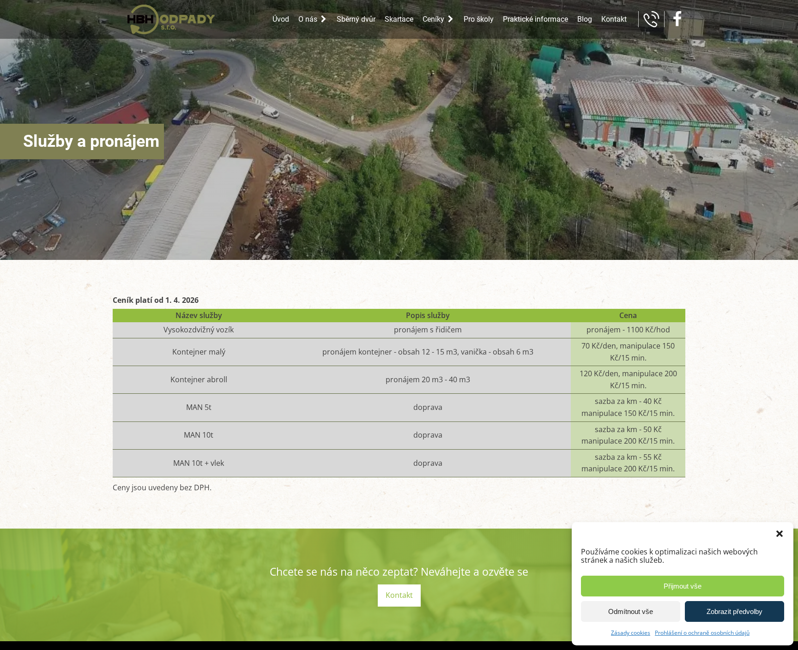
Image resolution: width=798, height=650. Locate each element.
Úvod (280, 19)
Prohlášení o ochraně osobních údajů (702, 633)
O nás (307, 19)
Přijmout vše (682, 586)
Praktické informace (535, 19)
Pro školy (479, 19)
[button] (779, 533)
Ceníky (433, 19)
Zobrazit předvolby (734, 611)
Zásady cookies (630, 633)
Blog (584, 19)
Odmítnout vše (630, 611)
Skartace (399, 19)
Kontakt (614, 19)
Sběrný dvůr (356, 19)
